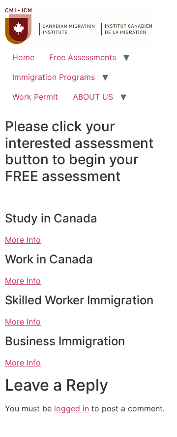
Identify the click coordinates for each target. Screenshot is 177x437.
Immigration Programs (53, 77)
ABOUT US (93, 97)
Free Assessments (82, 57)
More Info (23, 240)
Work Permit (35, 97)
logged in (71, 408)
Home (23, 57)
